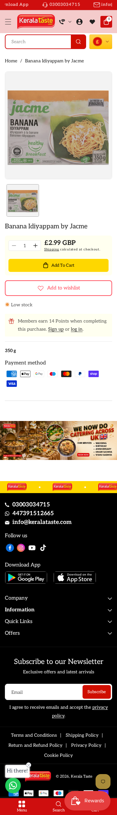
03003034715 (31, 504)
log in (77, 329)
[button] (10, 22)
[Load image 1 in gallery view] (22, 200)
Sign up (56, 329)
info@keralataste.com (42, 522)
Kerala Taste (81, 776)
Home (11, 61)
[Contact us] (13, 785)
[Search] (78, 41)
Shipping (51, 249)
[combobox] (45, 41)
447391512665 (33, 513)
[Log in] (79, 22)
